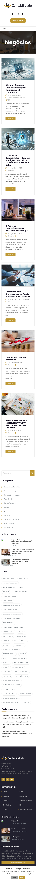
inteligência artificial (21, 663)
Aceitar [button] (22, 877)
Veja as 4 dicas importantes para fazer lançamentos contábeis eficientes (23, 541)
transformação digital (11, 702)
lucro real (6, 671)
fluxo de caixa (19, 645)
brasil (22, 587)
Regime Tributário (9, 523)
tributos (26, 702)
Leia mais (10, 118)
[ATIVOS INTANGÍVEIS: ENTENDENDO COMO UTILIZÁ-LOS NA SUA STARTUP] (17, 404)
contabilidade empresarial (12, 614)
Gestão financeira (13, 97)
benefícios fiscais (9, 587)
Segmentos (23, 796)
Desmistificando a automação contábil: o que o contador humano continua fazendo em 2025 (18, 724)
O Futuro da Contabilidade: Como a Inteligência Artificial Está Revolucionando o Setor (18, 160)
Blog (21, 805)
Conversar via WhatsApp (17, 862)
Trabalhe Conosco (26, 809)
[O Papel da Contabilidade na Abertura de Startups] (17, 210)
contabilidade (7, 601)
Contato (5, 809)
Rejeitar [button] (15, 877)
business (6, 592)
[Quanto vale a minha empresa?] (17, 341)
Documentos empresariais (12, 495)
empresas (6, 645)
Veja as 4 (15, 821)
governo (23, 654)
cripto (21, 632)
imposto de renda (19, 658)
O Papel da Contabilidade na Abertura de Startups (17, 228)
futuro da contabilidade (11, 649)
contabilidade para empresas (13, 627)
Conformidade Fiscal (20, 592)
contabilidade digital (10, 609)
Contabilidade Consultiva (12, 487)
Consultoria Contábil (10, 596)
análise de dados (8, 578)
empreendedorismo (9, 640)
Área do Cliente (18, 20)
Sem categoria (9, 527)
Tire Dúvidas (7, 805)
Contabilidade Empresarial (12, 491)
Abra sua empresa (26, 801)
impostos (6, 663)
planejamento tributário (11, 685)
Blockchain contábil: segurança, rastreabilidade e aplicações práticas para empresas (17, 733)
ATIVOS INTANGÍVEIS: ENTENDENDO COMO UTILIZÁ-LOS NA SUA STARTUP (16, 424)
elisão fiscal (21, 636)
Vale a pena (16, 837)
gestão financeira (9, 654)
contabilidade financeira (11, 618)
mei (16, 671)
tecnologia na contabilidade (12, 698)
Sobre (21, 792)
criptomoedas (7, 636)
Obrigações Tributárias (11, 519)
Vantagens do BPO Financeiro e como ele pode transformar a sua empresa (23, 551)
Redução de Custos (9, 689)
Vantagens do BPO (18, 829)
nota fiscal (7, 676)
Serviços (6, 796)
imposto (5, 658)
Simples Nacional (25, 693)
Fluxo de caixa (8, 499)
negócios (25, 671)
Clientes (5, 801)
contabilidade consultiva (11, 605)
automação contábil (10, 583)
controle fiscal (8, 632)
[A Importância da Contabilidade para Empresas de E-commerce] (17, 69)
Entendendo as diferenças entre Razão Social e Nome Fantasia (18, 294)
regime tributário (9, 693)
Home (5, 792)
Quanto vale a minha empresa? (16, 358)
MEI (5, 511)
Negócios (23, 97)
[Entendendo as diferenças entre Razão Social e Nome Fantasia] (17, 275)
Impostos (7, 507)
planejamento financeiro (11, 680)
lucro (5, 667)
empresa (23, 640)
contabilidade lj (8, 623)
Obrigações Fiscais (22, 676)
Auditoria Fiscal (24, 578)
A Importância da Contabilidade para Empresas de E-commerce (16, 89)
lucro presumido (17, 667)
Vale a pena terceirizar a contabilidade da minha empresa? (20, 561)
